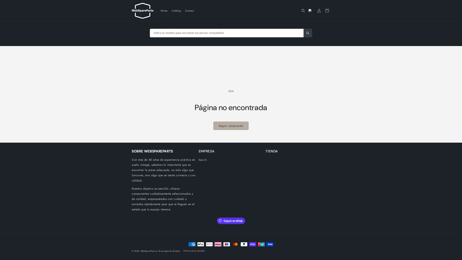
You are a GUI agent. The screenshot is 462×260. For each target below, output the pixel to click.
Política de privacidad (194, 250)
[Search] (308, 33)
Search (203, 160)
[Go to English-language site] (311, 11)
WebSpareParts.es (149, 251)
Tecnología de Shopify (169, 251)
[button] (303, 11)
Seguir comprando (231, 126)
